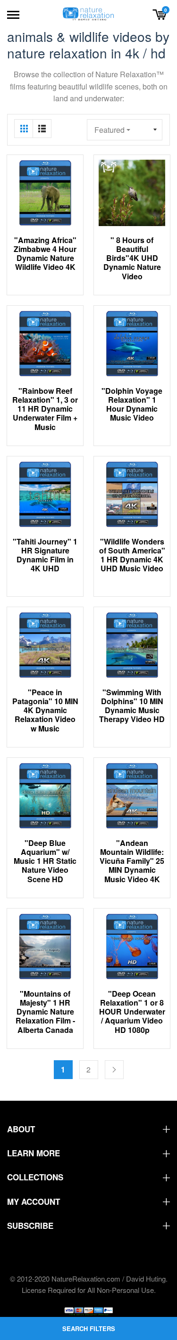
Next (114, 1069)
